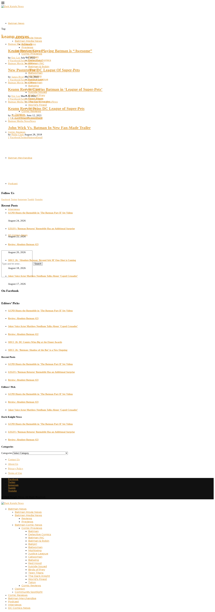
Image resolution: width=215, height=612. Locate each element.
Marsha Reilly (18, 115)
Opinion (20, 588)
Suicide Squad (37, 92)
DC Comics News (19, 607)
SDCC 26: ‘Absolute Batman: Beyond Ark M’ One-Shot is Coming (42, 260)
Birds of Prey (36, 95)
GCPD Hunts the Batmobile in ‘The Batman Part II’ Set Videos (40, 213)
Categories (6, 453)
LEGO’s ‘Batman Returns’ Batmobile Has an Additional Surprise (41, 228)
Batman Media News (28, 41)
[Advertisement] (107, 165)
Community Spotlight (28, 592)
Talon (32, 582)
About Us (13, 464)
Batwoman (35, 73)
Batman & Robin (38, 66)
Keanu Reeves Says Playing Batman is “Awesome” (50, 51)
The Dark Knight (39, 576)
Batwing (33, 85)
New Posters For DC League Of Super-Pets (44, 70)
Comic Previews (32, 53)
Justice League (38, 553)
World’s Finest (37, 104)
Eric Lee (15, 57)
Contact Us (14, 459)
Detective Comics (39, 534)
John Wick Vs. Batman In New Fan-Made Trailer (49, 128)
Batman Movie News (28, 512)
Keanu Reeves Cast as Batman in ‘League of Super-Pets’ (55, 89)
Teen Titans (36, 572)
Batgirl (32, 544)
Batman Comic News (28, 524)
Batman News (16, 23)
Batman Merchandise (22, 598)
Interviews (14, 209)
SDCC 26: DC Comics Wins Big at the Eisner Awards (35, 342)
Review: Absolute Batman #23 (23, 244)
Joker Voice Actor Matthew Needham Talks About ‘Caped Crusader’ (43, 276)
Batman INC (36, 63)
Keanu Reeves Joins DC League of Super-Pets (46, 108)
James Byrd (17, 77)
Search (37, 264)
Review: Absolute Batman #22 (23, 334)
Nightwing (35, 550)
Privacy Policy (15, 468)
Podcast (13, 601)
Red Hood (35, 563)
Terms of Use (15, 473)
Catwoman (35, 556)
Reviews (27, 518)
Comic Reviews (31, 111)
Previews (27, 47)
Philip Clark (17, 134)
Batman (33, 531)
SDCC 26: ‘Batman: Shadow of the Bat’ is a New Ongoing (37, 350)
